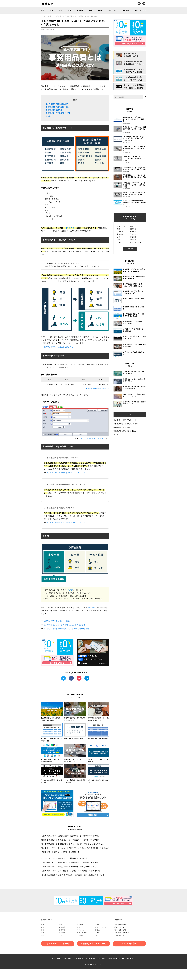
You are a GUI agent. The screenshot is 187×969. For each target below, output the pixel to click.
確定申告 (80, 10)
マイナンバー (82, 930)
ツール (97, 932)
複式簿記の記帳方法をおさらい (96, 388)
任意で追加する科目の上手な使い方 (57, 347)
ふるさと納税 (82, 932)
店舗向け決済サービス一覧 (93, 943)
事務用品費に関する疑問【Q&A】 (58, 113)
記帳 (51, 10)
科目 (42, 935)
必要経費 (120, 234)
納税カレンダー (120, 927)
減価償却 (91, 607)
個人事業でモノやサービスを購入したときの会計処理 (64, 625)
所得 (60, 10)
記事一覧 (130, 958)
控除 (69, 10)
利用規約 (101, 958)
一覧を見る (129, 249)
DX (96, 935)
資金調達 (125, 10)
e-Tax (100, 10)
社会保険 (133, 239)
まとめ (48, 116)
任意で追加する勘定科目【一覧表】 (57, 621)
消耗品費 (68, 228)
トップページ (57, 958)
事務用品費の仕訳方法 (54, 110)
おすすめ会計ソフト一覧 (57, 943)
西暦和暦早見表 (120, 930)
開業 (42, 10)
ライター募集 (91, 958)
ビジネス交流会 (129, 943)
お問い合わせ (78, 958)
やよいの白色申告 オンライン (91, 438)
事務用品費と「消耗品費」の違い (58, 107)
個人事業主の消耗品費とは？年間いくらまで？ (65, 473)
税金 (91, 10)
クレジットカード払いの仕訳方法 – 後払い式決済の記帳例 (66, 629)
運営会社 (67, 958)
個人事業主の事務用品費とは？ (57, 104)
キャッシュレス (140, 10)
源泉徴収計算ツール (121, 925)
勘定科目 (133, 234)
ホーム (43, 16)
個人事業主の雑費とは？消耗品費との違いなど (65, 522)
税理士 (97, 930)
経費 (49, 16)
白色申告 (120, 232)
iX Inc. (99, 964)
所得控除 (133, 237)
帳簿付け (133, 226)
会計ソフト (113, 10)
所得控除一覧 (119, 935)
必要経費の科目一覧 (121, 932)
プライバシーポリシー (116, 958)
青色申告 (133, 232)
